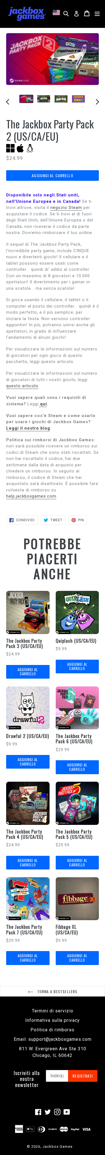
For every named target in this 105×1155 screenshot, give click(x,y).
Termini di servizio (52, 1010)
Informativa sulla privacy (52, 1020)
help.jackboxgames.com (31, 496)
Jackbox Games (58, 1146)
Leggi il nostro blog (28, 428)
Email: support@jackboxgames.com (53, 1039)
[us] (57, 12)
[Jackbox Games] (27, 13)
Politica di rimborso (52, 1029)
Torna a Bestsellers (56, 991)
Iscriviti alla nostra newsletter (27, 1079)
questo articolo (22, 385)
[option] (26, 98)
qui (43, 403)
